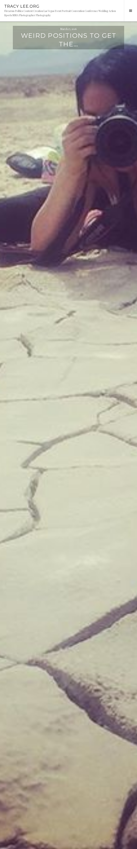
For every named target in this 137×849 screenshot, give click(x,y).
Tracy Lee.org (21, 6)
